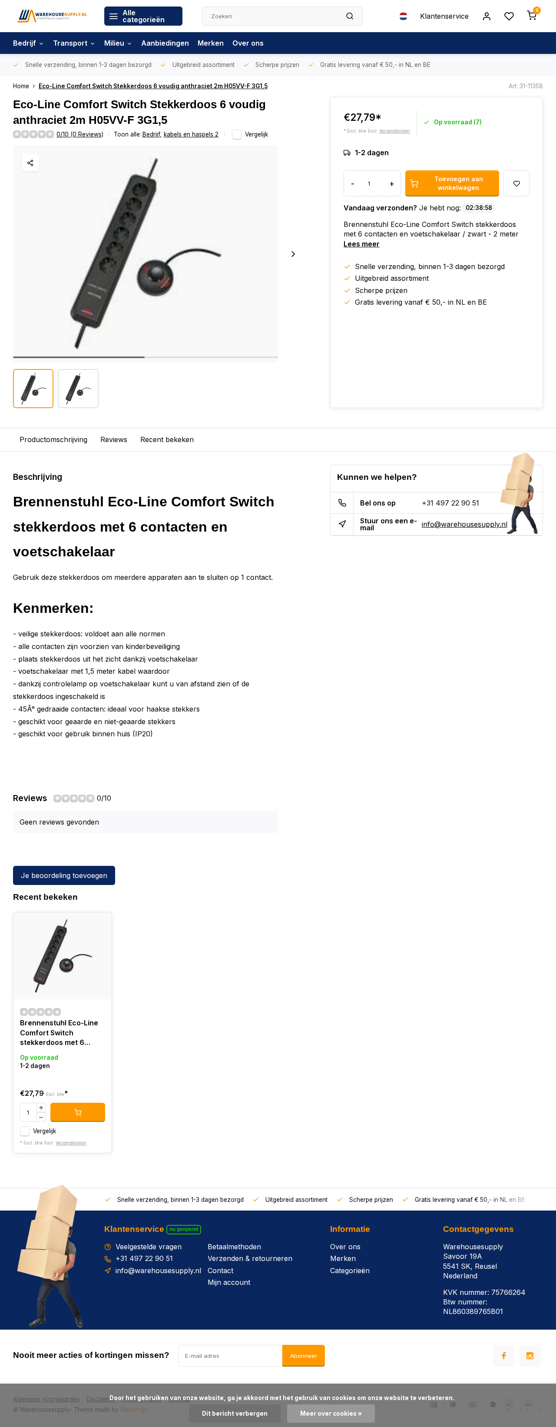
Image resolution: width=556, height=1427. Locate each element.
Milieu (114, 43)
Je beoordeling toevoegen (64, 875)
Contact (220, 1270)
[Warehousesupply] (52, 16)
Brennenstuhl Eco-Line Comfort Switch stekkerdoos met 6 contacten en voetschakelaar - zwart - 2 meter (62, 1033)
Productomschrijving (53, 439)
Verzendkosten (394, 131)
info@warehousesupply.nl (464, 524)
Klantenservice (444, 16)
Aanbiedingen (165, 43)
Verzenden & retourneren (250, 1258)
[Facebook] (504, 1356)
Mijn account (229, 1282)
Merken (211, 43)
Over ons (248, 43)
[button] (293, 254)
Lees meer (362, 243)
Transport (70, 43)
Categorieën (350, 1270)
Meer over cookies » (331, 1413)
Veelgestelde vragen (149, 1246)
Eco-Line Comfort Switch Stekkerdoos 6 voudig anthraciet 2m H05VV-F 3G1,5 (153, 86)
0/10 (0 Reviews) (79, 134)
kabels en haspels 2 (191, 134)
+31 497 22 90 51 (450, 503)
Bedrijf (24, 43)
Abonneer (303, 1355)
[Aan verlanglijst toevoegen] (98, 925)
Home (21, 86)
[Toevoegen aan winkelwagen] (77, 1112)
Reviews (113, 439)
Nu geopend (183, 1229)
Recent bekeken (167, 439)
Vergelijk (256, 134)
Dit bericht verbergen (235, 1413)
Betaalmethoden (234, 1246)
